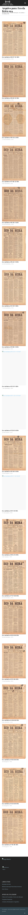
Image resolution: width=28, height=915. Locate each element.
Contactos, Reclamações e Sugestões (10, 901)
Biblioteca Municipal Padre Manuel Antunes (12, 886)
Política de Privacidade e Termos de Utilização (12, 897)
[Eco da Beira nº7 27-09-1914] (14, 577)
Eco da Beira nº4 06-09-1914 (10, 720)
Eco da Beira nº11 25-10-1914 (10, 430)
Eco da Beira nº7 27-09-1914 (10, 596)
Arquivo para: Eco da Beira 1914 (13, 10)
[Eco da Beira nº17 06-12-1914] (14, 163)
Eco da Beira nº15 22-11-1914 (10, 262)
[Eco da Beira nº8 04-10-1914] (14, 536)
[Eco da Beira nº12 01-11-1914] (14, 368)
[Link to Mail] (25, 913)
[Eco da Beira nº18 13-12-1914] (14, 119)
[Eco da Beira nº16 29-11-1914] (14, 204)
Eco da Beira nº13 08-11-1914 (10, 347)
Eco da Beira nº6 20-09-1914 (10, 635)
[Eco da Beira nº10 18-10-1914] (14, 453)
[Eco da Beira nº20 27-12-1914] (14, 38)
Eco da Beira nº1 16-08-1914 (10, 844)
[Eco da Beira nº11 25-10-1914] (14, 412)
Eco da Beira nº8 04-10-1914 (10, 555)
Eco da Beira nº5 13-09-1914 (10, 679)
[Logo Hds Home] (11, 3)
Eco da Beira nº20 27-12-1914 (10, 57)
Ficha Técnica (5, 889)
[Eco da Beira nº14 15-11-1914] (14, 287)
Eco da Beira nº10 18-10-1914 (10, 471)
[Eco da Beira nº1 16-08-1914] (14, 826)
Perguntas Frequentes (7, 899)
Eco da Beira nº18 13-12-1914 (10, 137)
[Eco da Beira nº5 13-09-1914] (14, 661)
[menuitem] (25, 3)
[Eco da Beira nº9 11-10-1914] (14, 492)
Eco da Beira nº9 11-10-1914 (10, 511)
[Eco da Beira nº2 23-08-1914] (14, 785)
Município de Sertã (6, 884)
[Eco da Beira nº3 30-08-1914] (14, 741)
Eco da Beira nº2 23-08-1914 (10, 803)
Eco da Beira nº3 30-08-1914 (10, 759)
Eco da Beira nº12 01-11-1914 (10, 386)
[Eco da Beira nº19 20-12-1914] (14, 79)
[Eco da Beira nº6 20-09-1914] (14, 617)
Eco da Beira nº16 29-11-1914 (10, 222)
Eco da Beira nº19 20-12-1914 (10, 98)
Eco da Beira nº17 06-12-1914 (10, 181)
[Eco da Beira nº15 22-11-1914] (14, 243)
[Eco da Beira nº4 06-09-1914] (14, 701)
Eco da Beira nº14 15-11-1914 (10, 306)
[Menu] (25, 3)
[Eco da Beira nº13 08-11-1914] (14, 328)
